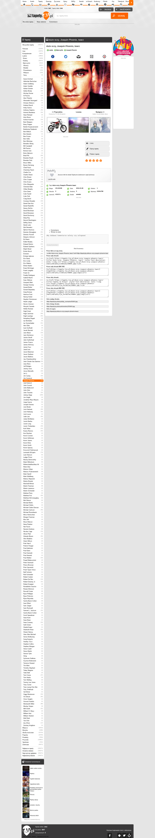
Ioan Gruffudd (33, 328)
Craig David (33, 199)
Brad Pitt (33, 155)
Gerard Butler (33, 287)
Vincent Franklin (33, 701)
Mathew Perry (33, 493)
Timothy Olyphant (33, 668)
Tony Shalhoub (33, 689)
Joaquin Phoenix (33, 380)
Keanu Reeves (33, 431)
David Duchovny (33, 215)
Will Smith (33, 709)
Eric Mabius (33, 263)
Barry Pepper (33, 124)
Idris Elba (33, 325)
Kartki (32, 1)
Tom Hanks (33, 677)
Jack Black (33, 333)
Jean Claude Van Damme (33, 361)
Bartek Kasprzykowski (33, 127)
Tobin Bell (33, 673)
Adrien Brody (33, 91)
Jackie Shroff (33, 337)
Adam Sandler (33, 86)
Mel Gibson (33, 500)
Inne (32, 51)
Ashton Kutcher (33, 120)
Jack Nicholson (33, 335)
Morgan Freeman (33, 517)
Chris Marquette (33, 184)
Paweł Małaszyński (33, 560)
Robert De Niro (33, 579)
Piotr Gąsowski (33, 567)
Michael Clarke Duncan (33, 507)
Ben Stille (33, 139)
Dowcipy (49, 1)
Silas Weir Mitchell (33, 634)
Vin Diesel (33, 697)
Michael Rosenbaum (33, 512)
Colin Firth (33, 196)
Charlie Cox (33, 172)
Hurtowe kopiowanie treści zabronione (119, 830)
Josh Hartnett (33, 409)
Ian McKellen (33, 321)
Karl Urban (33, 428)
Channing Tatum (33, 170)
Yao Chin (33, 720)
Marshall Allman (33, 483)
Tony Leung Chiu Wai (33, 687)
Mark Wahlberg (33, 476)
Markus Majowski (33, 479)
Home (24, 1)
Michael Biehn (33, 503)
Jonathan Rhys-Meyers (33, 400)
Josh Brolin (33, 407)
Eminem (33, 254)
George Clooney (33, 285)
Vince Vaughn (33, 699)
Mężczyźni (33, 63)
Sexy (33, 75)
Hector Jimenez (33, 304)
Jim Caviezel (33, 378)
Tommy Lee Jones (33, 682)
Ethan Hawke (33, 266)
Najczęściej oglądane (32, 753)
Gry (113, 1)
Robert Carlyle (33, 577)
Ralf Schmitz (33, 572)
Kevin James (33, 440)
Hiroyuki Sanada (33, 306)
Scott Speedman (33, 615)
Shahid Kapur (33, 627)
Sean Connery (33, 622)
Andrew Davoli (33, 105)
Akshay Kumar (33, 93)
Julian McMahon (33, 419)
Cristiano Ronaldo (33, 201)
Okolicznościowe (32, 732)
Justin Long (33, 424)
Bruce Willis (33, 163)
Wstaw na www (56, 232)
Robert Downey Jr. (33, 582)
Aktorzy (33, 65)
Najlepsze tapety (32, 748)
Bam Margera (33, 122)
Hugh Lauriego (33, 316)
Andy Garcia (33, 108)
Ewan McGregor (33, 268)
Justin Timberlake (33, 426)
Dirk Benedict (33, 227)
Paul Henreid (33, 555)
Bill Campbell (33, 146)
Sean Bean (33, 620)
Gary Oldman (33, 280)
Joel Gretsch (33, 383)
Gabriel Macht (33, 278)
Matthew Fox (33, 495)
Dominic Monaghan (33, 232)
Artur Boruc (33, 117)
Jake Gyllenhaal (33, 340)
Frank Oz (33, 273)
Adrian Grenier (33, 88)
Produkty (32, 737)
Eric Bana (33, 258)
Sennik (81, 1)
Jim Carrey (33, 376)
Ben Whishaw (33, 141)
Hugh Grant (33, 311)
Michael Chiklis (33, 505)
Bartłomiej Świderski (33, 129)
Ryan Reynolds (33, 598)
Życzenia (57, 1)
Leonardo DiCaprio (33, 452)
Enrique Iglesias (33, 256)
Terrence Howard (33, 663)
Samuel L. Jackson (33, 610)
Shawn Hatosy (33, 632)
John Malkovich (33, 388)
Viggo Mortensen (33, 694)
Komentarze (55, 230)
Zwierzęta (32, 744)
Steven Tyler (33, 653)
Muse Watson (33, 522)
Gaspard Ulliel (33, 282)
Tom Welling (33, 680)
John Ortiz (33, 390)
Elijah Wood (33, 249)
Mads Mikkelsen (33, 462)
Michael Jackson (33, 510)
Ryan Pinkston (33, 596)
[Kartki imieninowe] (123, 55)
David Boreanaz (33, 213)
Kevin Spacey (33, 448)
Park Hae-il (33, 543)
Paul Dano (33, 550)
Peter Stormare (33, 562)
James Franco (33, 342)
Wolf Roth (33, 718)
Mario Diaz (33, 467)
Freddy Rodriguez (33, 275)
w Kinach (89, 1)
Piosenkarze (33, 70)
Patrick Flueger (33, 546)
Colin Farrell (33, 194)
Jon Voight (33, 397)
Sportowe (32, 742)
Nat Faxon (33, 527)
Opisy (65, 1)
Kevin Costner (33, 436)
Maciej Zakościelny (33, 460)
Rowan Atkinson (33, 589)
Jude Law (33, 416)
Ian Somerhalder (33, 323)
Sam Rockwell (33, 608)
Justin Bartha (33, 421)
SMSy (73, 1)
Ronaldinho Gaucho (33, 586)
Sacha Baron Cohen (33, 601)
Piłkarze (33, 73)
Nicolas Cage (33, 531)
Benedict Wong (33, 143)
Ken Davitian (33, 433)
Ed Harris (33, 239)
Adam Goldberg (33, 84)
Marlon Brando (33, 481)
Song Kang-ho (33, 639)
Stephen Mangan (33, 646)
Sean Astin (33, 618)
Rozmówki (129, 1)
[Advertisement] (77, 30)
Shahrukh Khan (33, 629)
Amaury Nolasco (33, 103)
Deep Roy (33, 218)
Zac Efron (33, 723)
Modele (33, 68)
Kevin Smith (33, 445)
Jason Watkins (33, 357)
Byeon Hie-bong (33, 165)
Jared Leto (33, 349)
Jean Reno (33, 364)
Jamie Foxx (33, 347)
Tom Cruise (33, 675)
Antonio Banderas (33, 112)
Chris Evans (33, 182)
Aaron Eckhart (33, 79)
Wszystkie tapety (32, 45)
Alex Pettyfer (33, 98)
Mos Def (33, 519)
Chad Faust (33, 167)
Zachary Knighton (33, 725)
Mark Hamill (33, 474)
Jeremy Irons (33, 369)
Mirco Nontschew (33, 515)
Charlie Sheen (33, 175)
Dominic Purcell (33, 234)
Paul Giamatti (33, 553)
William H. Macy (33, 711)
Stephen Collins (33, 644)
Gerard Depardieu (33, 290)
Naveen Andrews (33, 529)
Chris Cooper (33, 179)
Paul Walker (33, 558)
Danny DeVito (33, 208)
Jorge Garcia (33, 402)
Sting (33, 656)
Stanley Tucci (33, 641)
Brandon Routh (33, 158)
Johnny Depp (33, 395)
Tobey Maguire (33, 670)
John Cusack (33, 385)
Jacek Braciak (33, 330)
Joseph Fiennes (33, 404)
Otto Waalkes (33, 539)
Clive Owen (33, 191)
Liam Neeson (33, 455)
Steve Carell (33, 649)
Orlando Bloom (33, 536)
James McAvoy (33, 345)
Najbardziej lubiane (32, 755)
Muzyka (32, 730)
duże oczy (56, 185)
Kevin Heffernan (33, 438)
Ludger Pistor (33, 457)
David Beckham (33, 210)
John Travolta (33, 392)
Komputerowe (32, 53)
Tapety (40, 1)
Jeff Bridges (33, 366)
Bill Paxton (33, 148)
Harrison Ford (33, 294)
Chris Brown (33, 177)
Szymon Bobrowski (33, 661)
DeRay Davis (33, 222)
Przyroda (32, 740)
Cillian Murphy (33, 189)
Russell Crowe (33, 591)
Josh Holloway (33, 412)
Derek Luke (33, 225)
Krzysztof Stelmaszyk (33, 450)
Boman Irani (33, 151)
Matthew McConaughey (33, 498)
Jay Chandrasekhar (33, 359)
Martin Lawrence (33, 488)
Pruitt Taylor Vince (33, 570)
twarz (74, 185)
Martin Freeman (33, 486)
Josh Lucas (33, 414)
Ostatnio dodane (32, 751)
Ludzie (32, 56)
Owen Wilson (33, 541)
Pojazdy (32, 735)
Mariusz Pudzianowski (33, 471)
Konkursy (97, 1)
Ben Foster (33, 136)
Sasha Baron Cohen (33, 613)
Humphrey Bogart (33, 318)
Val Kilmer (33, 692)
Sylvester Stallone (33, 658)
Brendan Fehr (33, 160)
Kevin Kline (33, 443)
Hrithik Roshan (33, 309)
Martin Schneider (33, 491)
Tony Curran (33, 685)
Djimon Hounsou (33, 230)
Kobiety (33, 61)
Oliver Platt (33, 534)
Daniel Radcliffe (33, 206)
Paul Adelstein (33, 548)
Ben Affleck (33, 131)
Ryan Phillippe (33, 594)
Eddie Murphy (33, 242)
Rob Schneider (33, 574)
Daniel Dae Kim (33, 203)
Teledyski (121, 1)
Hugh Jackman (33, 313)
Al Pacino (33, 96)
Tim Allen (33, 665)
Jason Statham (33, 354)
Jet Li (33, 373)
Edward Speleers (33, 246)
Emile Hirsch (33, 251)
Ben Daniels (33, 134)
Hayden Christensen (33, 299)
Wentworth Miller (33, 704)
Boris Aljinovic (33, 153)
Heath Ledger (33, 301)
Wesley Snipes (33, 706)
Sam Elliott (33, 603)
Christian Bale (33, 187)
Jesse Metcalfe (33, 371)
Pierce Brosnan (33, 565)
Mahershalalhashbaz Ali (33, 464)
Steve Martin (33, 651)
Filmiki (105, 1)
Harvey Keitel (33, 297)
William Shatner (33, 716)
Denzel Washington (33, 220)
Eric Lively (33, 261)
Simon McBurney (33, 637)
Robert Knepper (33, 584)
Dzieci (33, 58)
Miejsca (32, 728)
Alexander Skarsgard (33, 100)
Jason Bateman (33, 352)
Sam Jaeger (33, 606)
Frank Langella (33, 270)
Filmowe (32, 49)
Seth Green (33, 625)
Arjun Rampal (33, 115)
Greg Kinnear (33, 292)
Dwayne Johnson (33, 237)
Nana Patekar (33, 524)
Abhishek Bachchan (33, 81)
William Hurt (33, 713)
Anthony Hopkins (33, 110)
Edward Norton (33, 244)
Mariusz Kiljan (33, 469)
